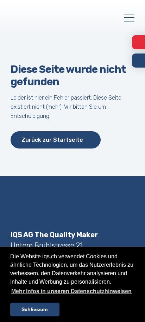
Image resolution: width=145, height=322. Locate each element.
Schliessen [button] (34, 309)
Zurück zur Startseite (52, 140)
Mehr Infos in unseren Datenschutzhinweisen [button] (71, 291)
